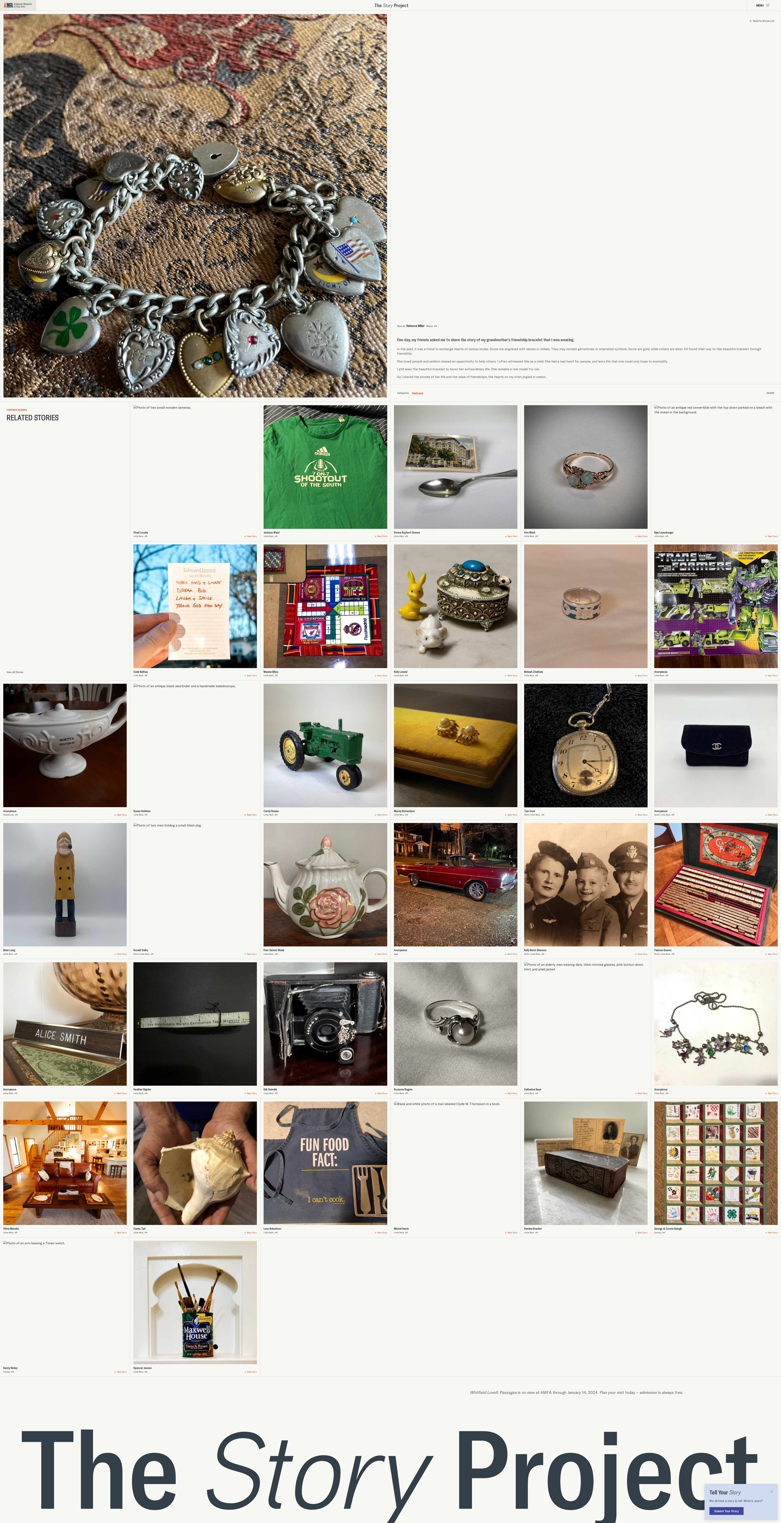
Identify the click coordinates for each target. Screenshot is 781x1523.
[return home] (18, 5)
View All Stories (15, 672)
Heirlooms (417, 393)
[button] (764, 5)
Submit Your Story (726, 1511)
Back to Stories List (763, 20)
